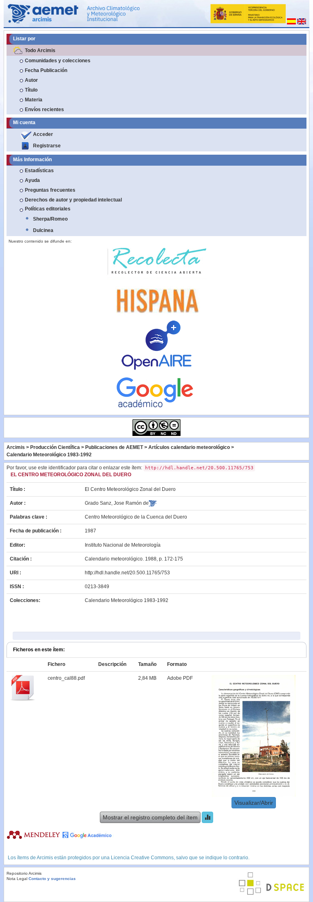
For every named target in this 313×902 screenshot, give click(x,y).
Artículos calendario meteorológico (189, 447)
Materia (33, 100)
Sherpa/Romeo (50, 219)
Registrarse (47, 146)
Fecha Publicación (46, 70)
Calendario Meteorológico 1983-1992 (49, 455)
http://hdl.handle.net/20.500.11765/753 (127, 573)
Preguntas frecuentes (50, 190)
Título (31, 90)
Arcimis (16, 447)
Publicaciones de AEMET (114, 447)
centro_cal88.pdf (66, 678)
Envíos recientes (44, 109)
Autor (31, 80)
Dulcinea (43, 230)
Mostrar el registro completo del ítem (150, 817)
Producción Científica (55, 447)
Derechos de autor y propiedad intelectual (73, 200)
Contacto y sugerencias (52, 878)
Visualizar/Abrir (253, 802)
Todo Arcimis (40, 50)
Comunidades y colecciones (57, 60)
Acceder (43, 134)
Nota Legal (17, 878)
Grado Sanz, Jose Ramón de (117, 503)
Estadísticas (39, 170)
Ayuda (32, 180)
